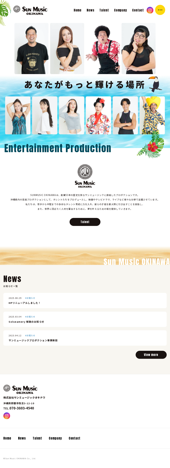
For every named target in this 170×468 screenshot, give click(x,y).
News (90, 10)
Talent (104, 10)
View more (151, 355)
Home (78, 10)
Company (120, 10)
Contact (138, 10)
